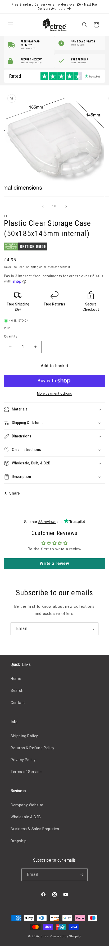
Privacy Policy (23, 760)
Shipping (32, 267)
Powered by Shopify (65, 936)
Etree (45, 936)
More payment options (54, 393)
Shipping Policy (24, 736)
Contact (18, 703)
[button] (10, 25)
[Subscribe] (92, 629)
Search (17, 690)
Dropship (19, 841)
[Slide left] (43, 206)
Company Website (27, 805)
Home (16, 679)
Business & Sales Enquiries (35, 829)
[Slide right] (66, 206)
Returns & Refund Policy (32, 748)
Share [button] (14, 493)
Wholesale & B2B (26, 817)
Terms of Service (26, 772)
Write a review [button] (54, 563)
